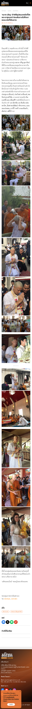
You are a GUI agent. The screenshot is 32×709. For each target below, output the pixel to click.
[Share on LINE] (12, 622)
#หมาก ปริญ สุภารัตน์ (16, 611)
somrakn (14, 599)
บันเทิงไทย (15, 11)
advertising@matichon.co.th (12, 680)
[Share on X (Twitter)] (7, 622)
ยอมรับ (11, 704)
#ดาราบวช (5, 611)
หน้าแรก (4, 11)
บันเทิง (9, 11)
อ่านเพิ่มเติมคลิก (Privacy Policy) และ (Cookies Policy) (11, 699)
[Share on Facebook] (3, 622)
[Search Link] (27, 3)
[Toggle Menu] (30, 3)
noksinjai (7, 599)
